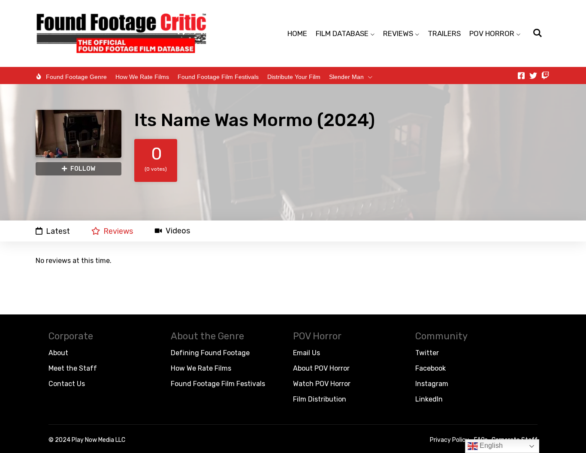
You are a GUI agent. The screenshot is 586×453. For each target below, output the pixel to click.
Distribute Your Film (293, 76)
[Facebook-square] (521, 75)
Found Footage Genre (76, 76)
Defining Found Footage (210, 353)
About (58, 353)
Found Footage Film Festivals (218, 76)
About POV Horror (321, 368)
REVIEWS (398, 33)
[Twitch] (545, 75)
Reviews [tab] (118, 231)
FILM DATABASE (342, 33)
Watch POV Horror (321, 384)
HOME (297, 33)
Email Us (306, 353)
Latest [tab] (58, 231)
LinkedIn (429, 399)
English (490, 445)
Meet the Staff (72, 368)
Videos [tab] (178, 231)
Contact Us (66, 384)
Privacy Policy (449, 440)
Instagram (431, 384)
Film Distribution (319, 399)
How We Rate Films (142, 76)
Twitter (427, 353)
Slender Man (346, 76)
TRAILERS (444, 33)
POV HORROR (491, 33)
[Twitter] (533, 75)
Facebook (430, 368)
